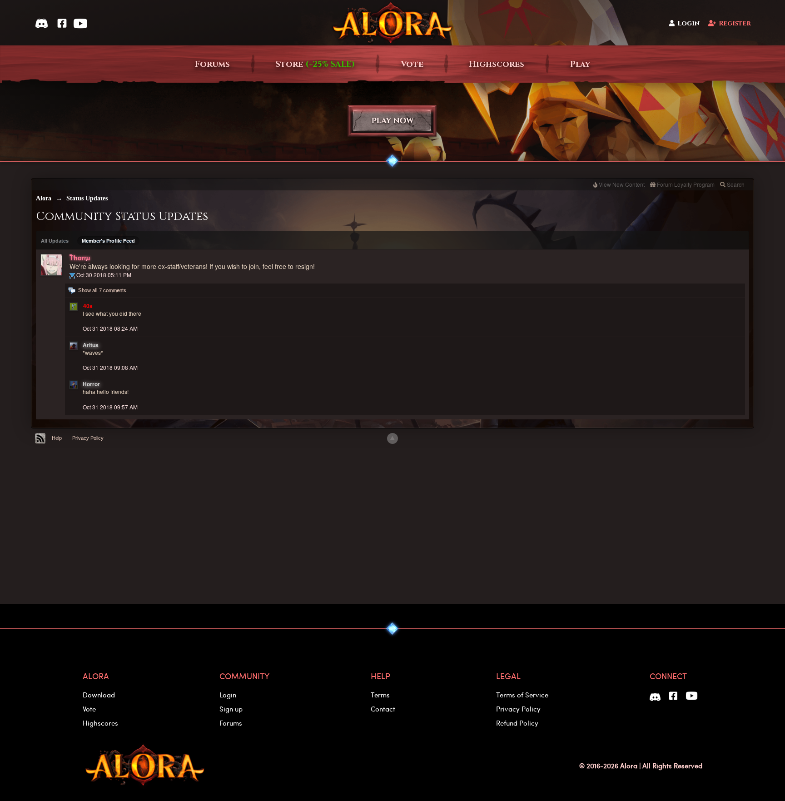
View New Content (622, 184)
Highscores (496, 64)
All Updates (55, 241)
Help (57, 438)
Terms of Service (522, 695)
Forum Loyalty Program (686, 184)
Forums (212, 64)
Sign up (231, 709)
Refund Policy (517, 723)
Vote (412, 64)
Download (99, 695)
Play (580, 64)
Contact (383, 709)
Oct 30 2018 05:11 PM (103, 275)
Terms (380, 695)
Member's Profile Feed (108, 241)
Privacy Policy (88, 438)
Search (736, 184)
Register (735, 23)
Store (315, 64)
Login (688, 23)
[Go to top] (392, 438)
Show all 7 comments (102, 290)
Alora (43, 198)
